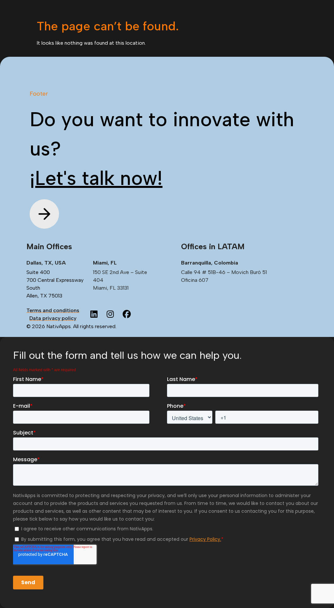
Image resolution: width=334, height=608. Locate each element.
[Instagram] (110, 314)
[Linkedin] (94, 314)
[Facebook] (126, 314)
